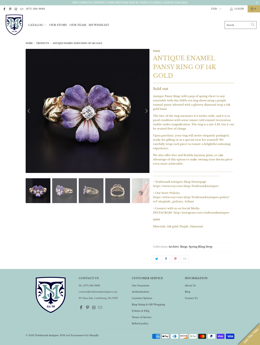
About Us (190, 285)
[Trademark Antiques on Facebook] (4, 8)
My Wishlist (99, 25)
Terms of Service (141, 317)
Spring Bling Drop (200, 246)
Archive (174, 246)
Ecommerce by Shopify (85, 335)
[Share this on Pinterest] (175, 259)
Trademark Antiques (47, 335)
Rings (183, 246)
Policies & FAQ (140, 310)
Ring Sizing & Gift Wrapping (148, 304)
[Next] (146, 111)
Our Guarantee (140, 285)
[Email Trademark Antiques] (21, 8)
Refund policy (140, 323)
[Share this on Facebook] (166, 259)
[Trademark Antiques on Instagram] (15, 8)
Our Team (78, 25)
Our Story (58, 25)
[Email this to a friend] (185, 259)
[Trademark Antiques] (14, 25)
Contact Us (191, 298)
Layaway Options (142, 298)
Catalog (35, 25)
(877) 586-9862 (35, 8)
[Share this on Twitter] (157, 259)
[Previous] (29, 111)
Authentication (140, 291)
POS (62, 335)
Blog (187, 291)
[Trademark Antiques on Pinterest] (9, 8)
